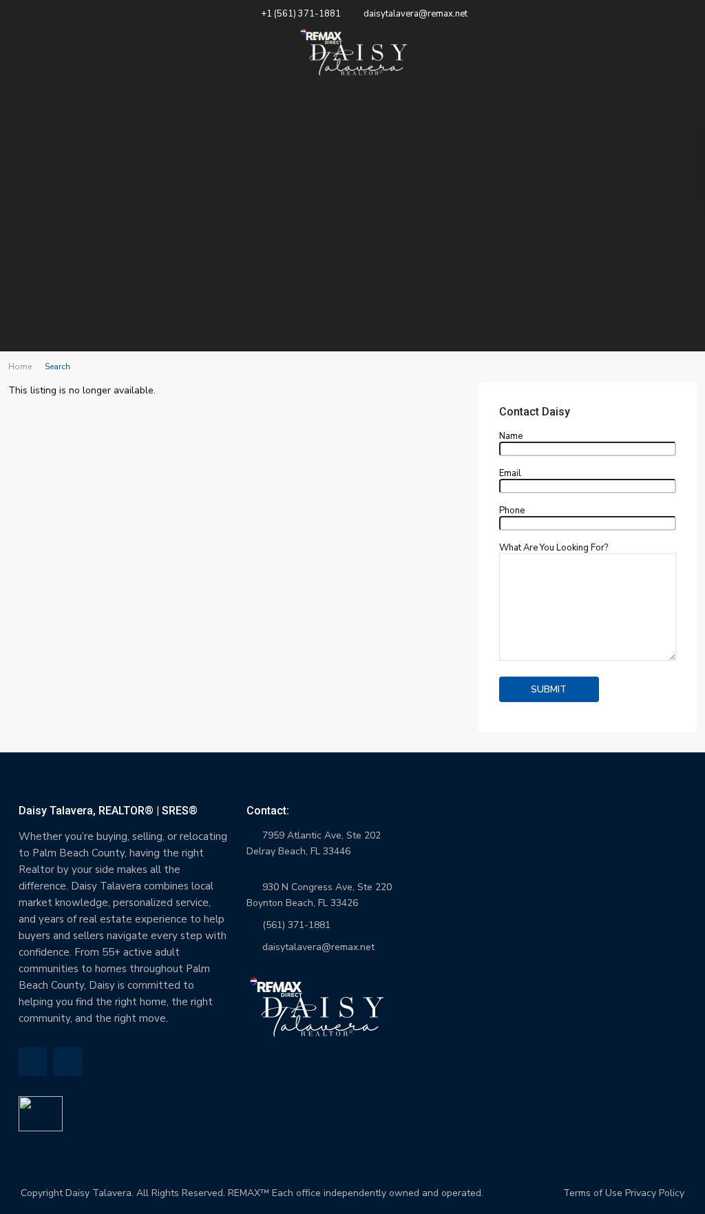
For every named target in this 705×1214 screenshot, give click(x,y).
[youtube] (68, 1061)
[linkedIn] (33, 1061)
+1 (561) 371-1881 (301, 14)
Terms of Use (592, 1193)
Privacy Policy (654, 1193)
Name (511, 436)
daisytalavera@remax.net (318, 947)
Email (510, 474)
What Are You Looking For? (553, 548)
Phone (512, 511)
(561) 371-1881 (296, 925)
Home (20, 366)
